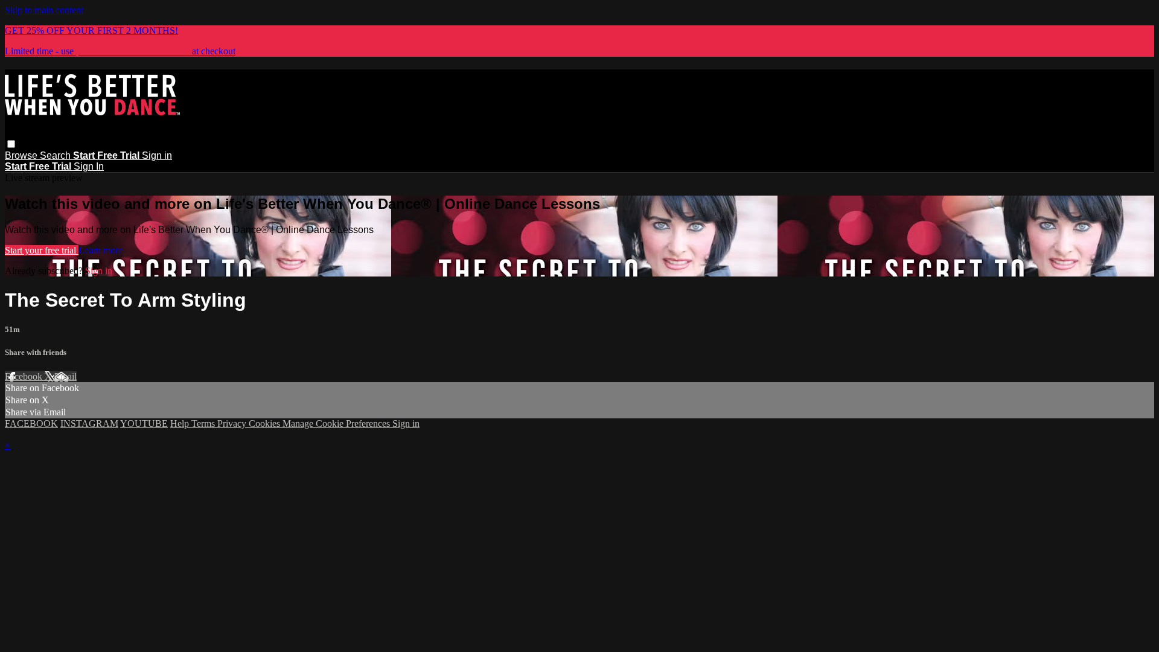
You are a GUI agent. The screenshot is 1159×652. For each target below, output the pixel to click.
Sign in (157, 155)
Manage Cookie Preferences (337, 423)
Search (56, 155)
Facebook (25, 376)
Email (65, 376)
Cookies (266, 423)
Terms (204, 423)
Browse (22, 155)
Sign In (89, 166)
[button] (11, 144)
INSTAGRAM (89, 423)
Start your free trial (41, 250)
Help (180, 423)
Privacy (233, 423)
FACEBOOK (31, 423)
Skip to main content (44, 10)
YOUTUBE (144, 423)
